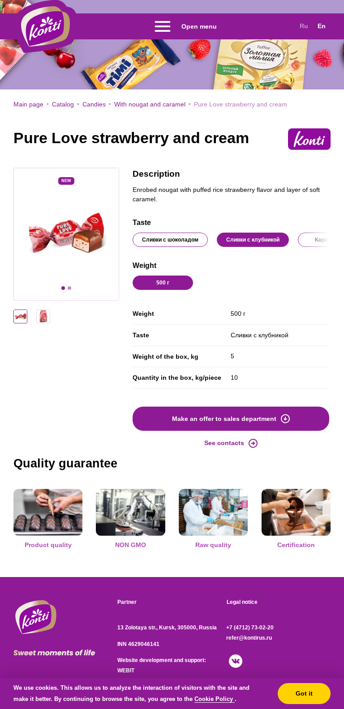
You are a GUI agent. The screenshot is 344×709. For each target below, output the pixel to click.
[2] (69, 288)
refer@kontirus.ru (249, 638)
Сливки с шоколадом (170, 240)
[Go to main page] (45, 26)
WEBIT (125, 670)
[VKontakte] (235, 661)
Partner (127, 602)
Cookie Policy (214, 699)
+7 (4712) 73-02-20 (250, 627)
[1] (63, 288)
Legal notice (242, 602)
